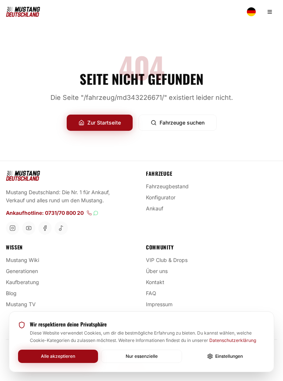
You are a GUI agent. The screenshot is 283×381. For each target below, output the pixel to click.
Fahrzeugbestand (167, 186)
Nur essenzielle (142, 356)
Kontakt (155, 282)
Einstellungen (229, 356)
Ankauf (154, 208)
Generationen (22, 271)
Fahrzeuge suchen (182, 122)
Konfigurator (160, 197)
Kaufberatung (22, 282)
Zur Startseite (104, 122)
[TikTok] (61, 228)
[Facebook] (45, 228)
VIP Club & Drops (167, 260)
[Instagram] (12, 228)
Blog (11, 293)
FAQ (151, 293)
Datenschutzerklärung (232, 340)
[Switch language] (251, 11)
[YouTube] (28, 228)
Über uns (157, 271)
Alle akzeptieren (58, 356)
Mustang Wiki (22, 260)
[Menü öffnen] (269, 11)
